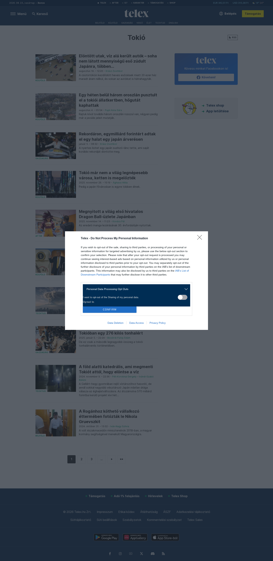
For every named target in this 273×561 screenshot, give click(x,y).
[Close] (200, 238)
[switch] (182, 297)
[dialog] (136, 280)
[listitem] (135, 289)
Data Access (136, 322)
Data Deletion (116, 322)
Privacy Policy (158, 322)
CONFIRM (110, 309)
